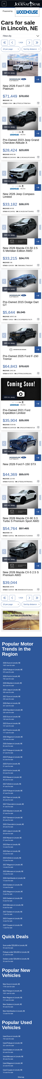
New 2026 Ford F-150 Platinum (16, 87)
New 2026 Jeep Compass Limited (18, 195)
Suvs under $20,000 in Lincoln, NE (15, 946)
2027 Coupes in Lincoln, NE (12, 926)
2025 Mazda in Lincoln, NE (12, 812)
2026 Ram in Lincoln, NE (11, 704)
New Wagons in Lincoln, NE (12, 999)
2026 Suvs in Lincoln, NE (11, 664)
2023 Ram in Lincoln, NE (11, 846)
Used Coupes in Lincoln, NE (12, 1071)
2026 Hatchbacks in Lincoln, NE (14, 879)
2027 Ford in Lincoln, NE (11, 731)
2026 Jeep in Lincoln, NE (12, 691)
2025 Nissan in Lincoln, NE (12, 839)
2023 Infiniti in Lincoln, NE (12, 859)
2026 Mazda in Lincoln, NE (12, 684)
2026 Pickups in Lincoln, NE (13, 671)
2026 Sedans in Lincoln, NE (12, 745)
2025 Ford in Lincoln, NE (11, 765)
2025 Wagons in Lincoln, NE (13, 893)
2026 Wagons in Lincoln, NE (13, 738)
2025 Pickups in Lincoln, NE (13, 792)
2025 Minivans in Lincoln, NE (13, 872)
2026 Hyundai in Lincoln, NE (13, 711)
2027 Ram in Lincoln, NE (11, 798)
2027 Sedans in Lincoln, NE (12, 913)
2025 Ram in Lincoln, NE (11, 852)
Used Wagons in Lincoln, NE (13, 1064)
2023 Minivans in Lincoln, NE (13, 906)
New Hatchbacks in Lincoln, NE (14, 1012)
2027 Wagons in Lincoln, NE (13, 866)
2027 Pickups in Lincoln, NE (13, 751)
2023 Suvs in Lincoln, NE (11, 725)
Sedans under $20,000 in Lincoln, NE (16, 960)
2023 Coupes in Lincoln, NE (12, 920)
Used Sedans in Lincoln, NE (12, 1051)
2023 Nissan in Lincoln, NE (12, 778)
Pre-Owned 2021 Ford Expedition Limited (16, 411)
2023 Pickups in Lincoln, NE (13, 758)
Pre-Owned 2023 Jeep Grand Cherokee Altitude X (21, 141)
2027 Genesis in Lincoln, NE (13, 819)
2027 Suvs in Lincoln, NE (11, 698)
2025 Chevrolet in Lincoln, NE (13, 825)
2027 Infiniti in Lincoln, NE (12, 785)
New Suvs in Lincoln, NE (11, 985)
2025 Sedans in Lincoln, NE (12, 899)
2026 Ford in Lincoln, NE (11, 677)
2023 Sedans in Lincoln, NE (12, 886)
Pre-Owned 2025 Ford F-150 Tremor (20, 357)
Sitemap (21, 1077)
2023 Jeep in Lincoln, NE (12, 832)
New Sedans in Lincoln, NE (12, 1005)
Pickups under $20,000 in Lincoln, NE (16, 953)
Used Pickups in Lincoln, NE (13, 1044)
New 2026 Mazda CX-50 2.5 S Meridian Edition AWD (20, 249)
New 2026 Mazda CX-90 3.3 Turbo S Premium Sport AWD (21, 519)
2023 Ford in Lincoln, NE (11, 772)
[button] (4, 65)
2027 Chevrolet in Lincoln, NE (13, 805)
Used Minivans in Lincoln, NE (13, 1058)
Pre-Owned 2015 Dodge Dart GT (21, 303)
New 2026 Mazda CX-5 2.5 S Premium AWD (21, 573)
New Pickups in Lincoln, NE (12, 992)
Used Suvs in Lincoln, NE (11, 1037)
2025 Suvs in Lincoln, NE (11, 718)
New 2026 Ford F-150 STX (19, 464)
